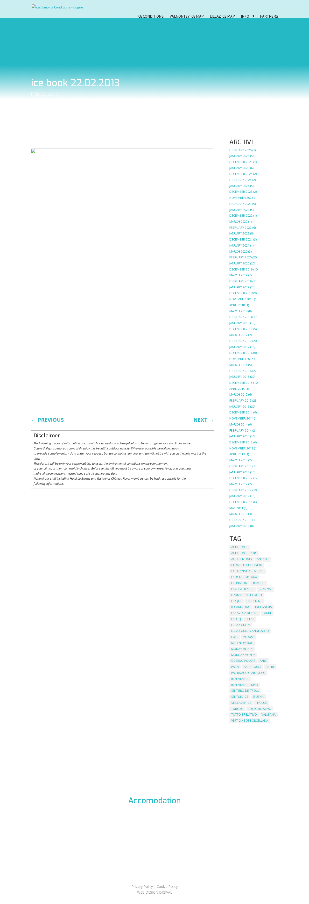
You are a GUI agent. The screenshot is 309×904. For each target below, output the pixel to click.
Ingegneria (263, 607)
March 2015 (238, 394)
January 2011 (239, 526)
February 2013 (240, 466)
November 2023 (241, 197)
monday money (243, 655)
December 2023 (241, 191)
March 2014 (238, 424)
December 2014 (241, 412)
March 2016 (238, 365)
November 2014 (241, 418)
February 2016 (240, 371)
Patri (235, 667)
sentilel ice (239, 697)
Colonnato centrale (247, 571)
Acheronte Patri (244, 553)
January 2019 (239, 287)
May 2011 (236, 508)
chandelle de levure (246, 565)
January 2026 (239, 156)
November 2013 (241, 448)
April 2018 (237, 305)
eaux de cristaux (244, 577)
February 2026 (240, 150)
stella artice (241, 703)
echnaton (239, 583)
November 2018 (241, 299)
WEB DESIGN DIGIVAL (154, 892)
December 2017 (241, 329)
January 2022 (239, 233)
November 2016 (241, 358)
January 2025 (239, 168)
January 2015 (239, 406)
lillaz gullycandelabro (250, 631)
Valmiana (268, 714)
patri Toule (252, 667)
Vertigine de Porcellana (249, 721)
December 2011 (241, 502)
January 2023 (239, 209)
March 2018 (238, 311)
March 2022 (238, 221)
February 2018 (240, 317)
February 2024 (240, 180)
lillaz (250, 619)
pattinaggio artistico (248, 673)
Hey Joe (236, 601)
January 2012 (239, 496)
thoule (261, 703)
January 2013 (239, 472)
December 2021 (241, 239)
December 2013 (241, 442)
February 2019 (240, 281)
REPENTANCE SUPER (244, 685)
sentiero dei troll (245, 691)
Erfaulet (258, 583)
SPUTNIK (258, 697)
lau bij (236, 619)
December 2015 (241, 382)
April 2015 (237, 388)
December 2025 (241, 162)
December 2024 (241, 173)
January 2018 (239, 323)
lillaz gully (240, 625)
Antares (263, 559)
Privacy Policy (142, 886)
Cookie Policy (167, 886)
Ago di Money (241, 559)
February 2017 (240, 341)
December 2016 (241, 352)
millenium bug (242, 643)
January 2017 (239, 347)
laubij (267, 613)
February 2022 (240, 227)
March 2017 (238, 335)
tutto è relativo (244, 714)
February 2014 (240, 430)
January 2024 (239, 186)
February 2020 (240, 257)
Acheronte (239, 547)
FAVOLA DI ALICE (242, 589)
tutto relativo (259, 709)
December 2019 (241, 269)
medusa (248, 637)
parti (263, 661)
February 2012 (240, 490)
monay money (242, 649)
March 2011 (238, 514)
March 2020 (238, 251)
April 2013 (237, 454)
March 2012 (238, 484)
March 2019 (238, 275)
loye (234, 637)
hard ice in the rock (246, 595)
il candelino (241, 607)
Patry (270, 667)
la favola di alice (244, 613)
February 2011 (240, 520)
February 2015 (240, 400)
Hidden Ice (254, 601)
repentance (240, 679)
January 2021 (239, 245)
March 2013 (238, 460)
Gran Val (265, 589)
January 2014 (239, 436)
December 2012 (241, 478)
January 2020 (239, 263)
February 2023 (240, 203)
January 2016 (239, 376)
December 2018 (241, 293)
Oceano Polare (243, 661)
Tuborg (237, 709)
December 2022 (241, 215)
